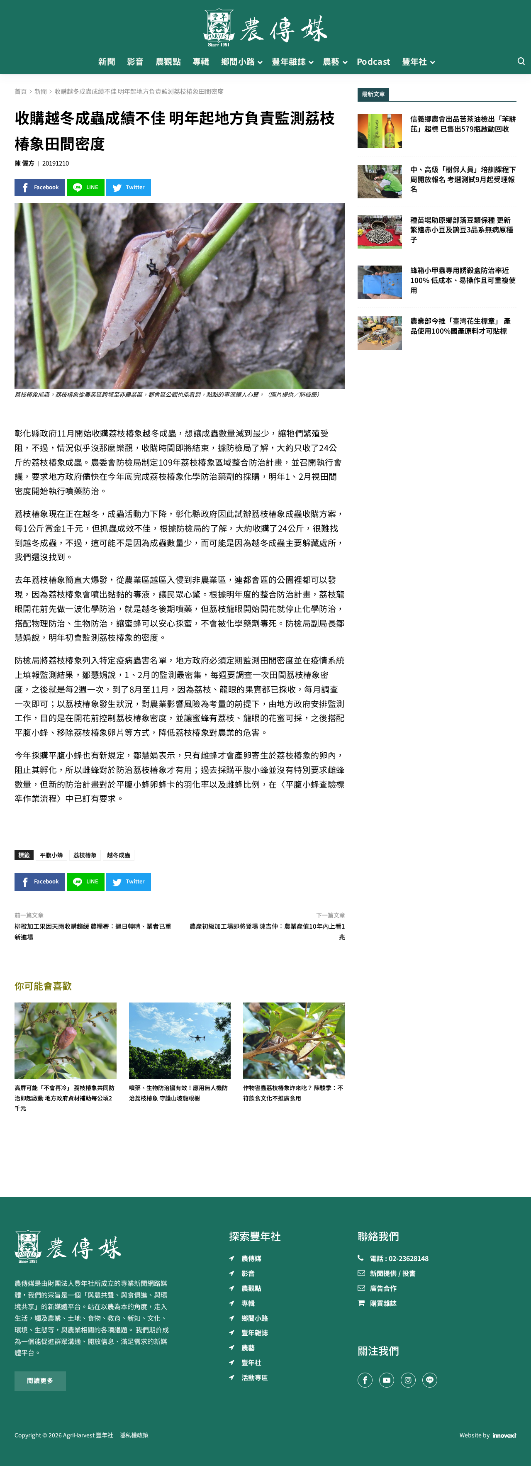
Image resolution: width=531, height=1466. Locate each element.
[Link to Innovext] (504, 1435)
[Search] (521, 61)
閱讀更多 (40, 1381)
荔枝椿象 (85, 855)
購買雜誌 (383, 1304)
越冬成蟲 (118, 855)
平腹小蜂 (51, 855)
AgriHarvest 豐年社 (88, 1435)
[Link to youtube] (386, 1380)
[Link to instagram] (408, 1380)
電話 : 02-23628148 (399, 1259)
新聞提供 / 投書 (393, 1274)
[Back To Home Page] (94, 1246)
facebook (46, 187)
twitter (135, 187)
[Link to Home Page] (265, 25)
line (92, 187)
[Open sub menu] (260, 62)
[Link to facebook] (365, 1380)
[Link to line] (429, 1380)
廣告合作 (383, 1289)
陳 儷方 (24, 163)
